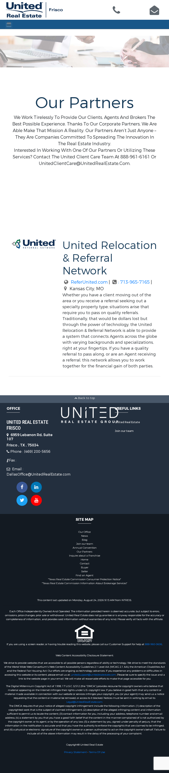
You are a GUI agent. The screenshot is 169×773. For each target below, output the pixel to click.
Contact (84, 563)
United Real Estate (127, 422)
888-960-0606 (153, 644)
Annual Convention (85, 547)
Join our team (124, 431)
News (84, 536)
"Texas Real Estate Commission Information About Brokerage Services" (84, 583)
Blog (84, 540)
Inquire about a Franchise (84, 555)
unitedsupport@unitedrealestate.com (93, 674)
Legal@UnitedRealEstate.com (84, 702)
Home (84, 559)
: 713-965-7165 (134, 282)
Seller (84, 571)
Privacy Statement (75, 752)
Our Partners (84, 551)
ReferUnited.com (89, 282)
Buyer (84, 567)
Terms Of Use (97, 752)
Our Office (84, 532)
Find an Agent (84, 575)
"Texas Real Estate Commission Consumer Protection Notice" (84, 579)
